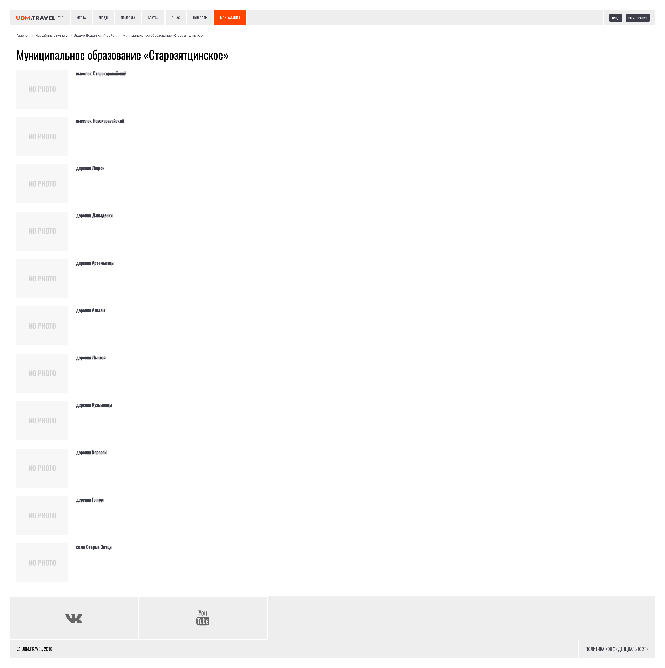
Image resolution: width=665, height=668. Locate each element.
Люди (103, 17)
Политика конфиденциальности (617, 649)
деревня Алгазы (90, 310)
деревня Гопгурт (90, 499)
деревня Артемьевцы (95, 262)
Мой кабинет (230, 17)
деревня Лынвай (91, 357)
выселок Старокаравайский (101, 73)
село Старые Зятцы (94, 546)
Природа (128, 17)
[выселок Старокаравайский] (46, 93)
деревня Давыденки (94, 215)
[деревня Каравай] (46, 472)
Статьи (153, 17)
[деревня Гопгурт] (46, 519)
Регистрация (637, 18)
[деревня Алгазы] (46, 330)
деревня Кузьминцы (94, 404)
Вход (616, 18)
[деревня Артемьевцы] (46, 282)
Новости (200, 17)
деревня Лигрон (90, 168)
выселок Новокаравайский (100, 120)
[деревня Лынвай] (46, 377)
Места (81, 17)
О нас (175, 17)
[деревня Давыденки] (46, 235)
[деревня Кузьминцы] (46, 424)
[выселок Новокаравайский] (46, 140)
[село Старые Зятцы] (46, 567)
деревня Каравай (91, 452)
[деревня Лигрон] (46, 188)
